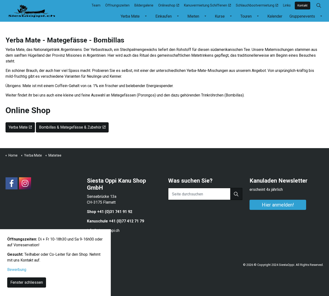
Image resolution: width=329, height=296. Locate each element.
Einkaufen (163, 16)
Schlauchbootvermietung (255, 5)
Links (287, 5)
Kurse (220, 16)
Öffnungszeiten (117, 5)
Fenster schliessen (26, 282)
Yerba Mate (130, 16)
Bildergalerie (143, 5)
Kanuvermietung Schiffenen (205, 5)
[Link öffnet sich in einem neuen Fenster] (12, 183)
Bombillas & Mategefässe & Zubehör (70, 127)
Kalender (274, 16)
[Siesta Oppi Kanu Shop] (32, 10)
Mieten (193, 16)
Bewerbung (16, 269)
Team (96, 5)
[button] (236, 194)
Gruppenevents (302, 16)
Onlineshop (166, 5)
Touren (246, 16)
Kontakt (302, 5)
